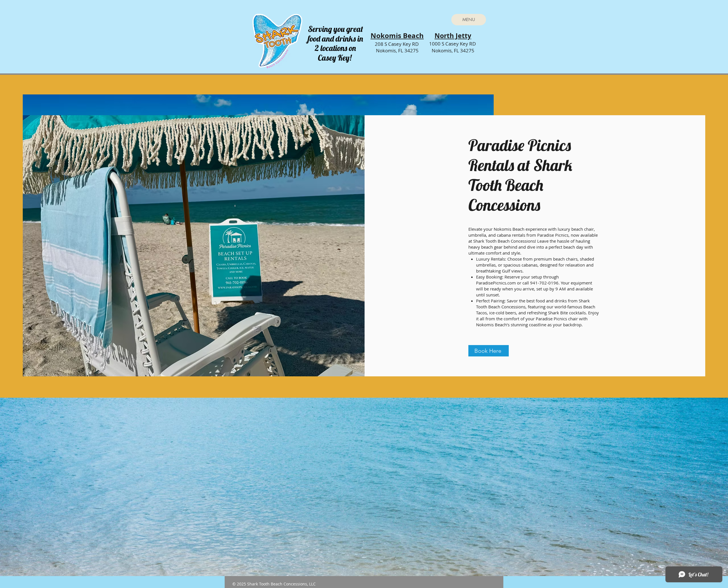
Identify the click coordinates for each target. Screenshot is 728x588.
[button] (468, 19)
